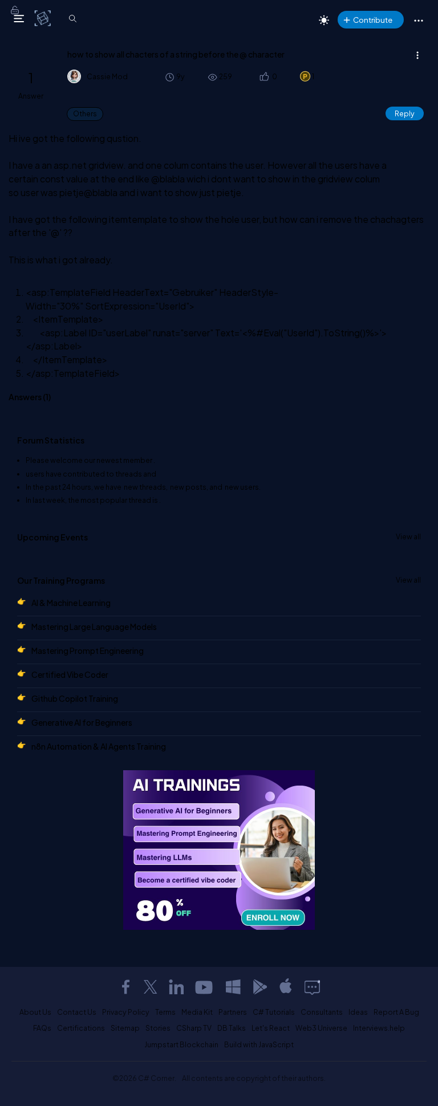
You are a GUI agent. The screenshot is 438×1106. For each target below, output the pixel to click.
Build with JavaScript (259, 1044)
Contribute (372, 20)
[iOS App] (285, 986)
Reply (405, 113)
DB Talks (231, 1027)
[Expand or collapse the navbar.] (19, 18)
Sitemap (125, 1027)
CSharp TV (194, 1027)
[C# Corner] (43, 17)
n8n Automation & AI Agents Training (98, 746)
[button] (264, 77)
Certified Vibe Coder (69, 674)
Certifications (81, 1027)
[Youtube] (204, 986)
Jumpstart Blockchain (181, 1044)
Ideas (358, 1011)
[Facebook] (125, 986)
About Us (35, 1011)
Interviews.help (379, 1027)
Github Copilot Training (74, 698)
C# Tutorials (274, 1011)
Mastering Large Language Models (94, 626)
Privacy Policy (125, 1011)
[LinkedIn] (176, 986)
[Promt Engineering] (219, 850)
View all (408, 536)
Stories (158, 1027)
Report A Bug (396, 1011)
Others (85, 113)
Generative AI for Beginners (81, 722)
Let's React (271, 1027)
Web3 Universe (321, 1027)
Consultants (322, 1011)
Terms (165, 1011)
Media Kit (197, 1011)
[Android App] (259, 986)
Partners (232, 1011)
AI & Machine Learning (71, 602)
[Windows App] (233, 986)
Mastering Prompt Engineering (87, 650)
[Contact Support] (312, 986)
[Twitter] (150, 986)
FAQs (42, 1027)
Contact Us (76, 1011)
